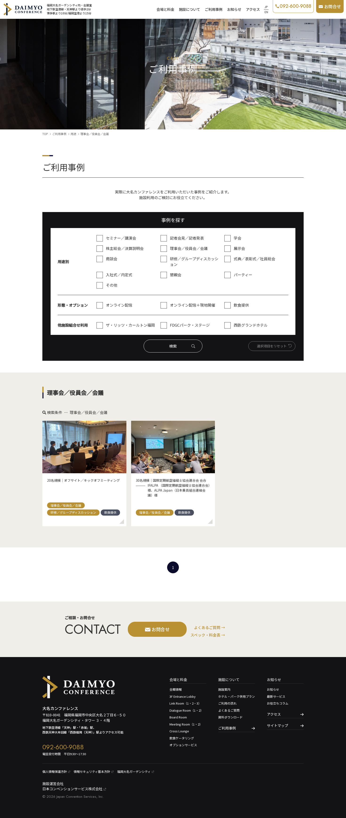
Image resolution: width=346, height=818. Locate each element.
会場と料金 (165, 9)
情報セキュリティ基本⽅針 (92, 771)
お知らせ (234, 9)
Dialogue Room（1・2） (186, 710)
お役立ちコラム (277, 703)
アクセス (253, 9)
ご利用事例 (213, 9)
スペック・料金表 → (207, 635)
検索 (173, 346)
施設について (189, 9)
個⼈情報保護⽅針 (54, 771)
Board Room (178, 717)
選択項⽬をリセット (272, 346)
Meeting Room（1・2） (185, 724)
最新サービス (276, 696)
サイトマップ (277, 725)
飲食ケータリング (181, 738)
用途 (73, 134)
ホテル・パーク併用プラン (236, 696)
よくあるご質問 (229, 710)
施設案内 (224, 689)
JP (266, 7)
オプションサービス (183, 745)
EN (266, 12)
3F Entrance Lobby (182, 696)
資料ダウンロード (230, 717)
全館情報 (175, 689)
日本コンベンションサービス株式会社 (72, 788)
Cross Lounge (179, 731)
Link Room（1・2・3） (185, 703)
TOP (45, 134)
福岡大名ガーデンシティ (134, 771)
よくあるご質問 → (209, 627)
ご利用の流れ (227, 703)
